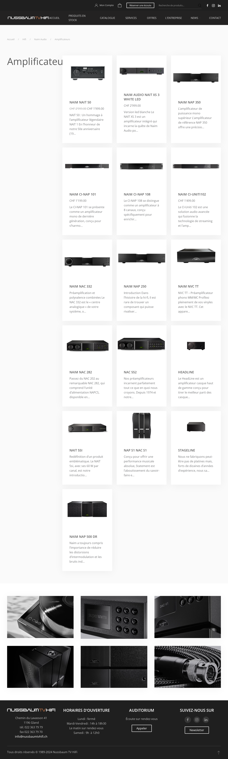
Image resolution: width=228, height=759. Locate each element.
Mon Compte (107, 5)
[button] (218, 752)
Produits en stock (77, 18)
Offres (151, 18)
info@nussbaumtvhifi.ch (31, 736)
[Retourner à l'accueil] (28, 18)
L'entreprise (173, 18)
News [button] (194, 18)
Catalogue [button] (107, 18)
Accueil (54, 18)
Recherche (199, 5)
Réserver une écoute (140, 5)
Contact (215, 18)
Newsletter (197, 730)
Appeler (141, 728)
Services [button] (131, 18)
